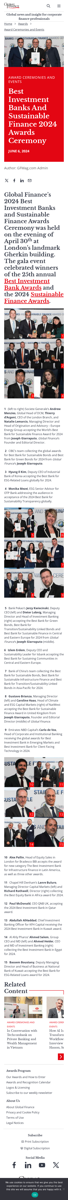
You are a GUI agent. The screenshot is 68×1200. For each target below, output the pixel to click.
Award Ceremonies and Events (24, 29)
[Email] (31, 181)
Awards (23, 24)
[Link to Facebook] (14, 1165)
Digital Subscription (37, 1148)
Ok (34, 1194)
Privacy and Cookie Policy (22, 1112)
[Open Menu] (59, 6)
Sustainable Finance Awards (34, 297)
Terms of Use (15, 1118)
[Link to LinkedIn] (28, 1165)
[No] (63, 1189)
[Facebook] (16, 181)
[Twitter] (8, 181)
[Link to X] (56, 1165)
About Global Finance (20, 1107)
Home (8, 24)
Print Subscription (37, 1142)
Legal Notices (15, 1123)
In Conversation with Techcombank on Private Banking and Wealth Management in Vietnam (22, 1039)
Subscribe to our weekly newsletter (29, 1093)
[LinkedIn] (23, 181)
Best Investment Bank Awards (27, 284)
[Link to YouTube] (42, 1165)
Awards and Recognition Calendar (28, 1082)
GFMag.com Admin (32, 168)
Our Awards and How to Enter (26, 1077)
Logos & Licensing (18, 1087)
